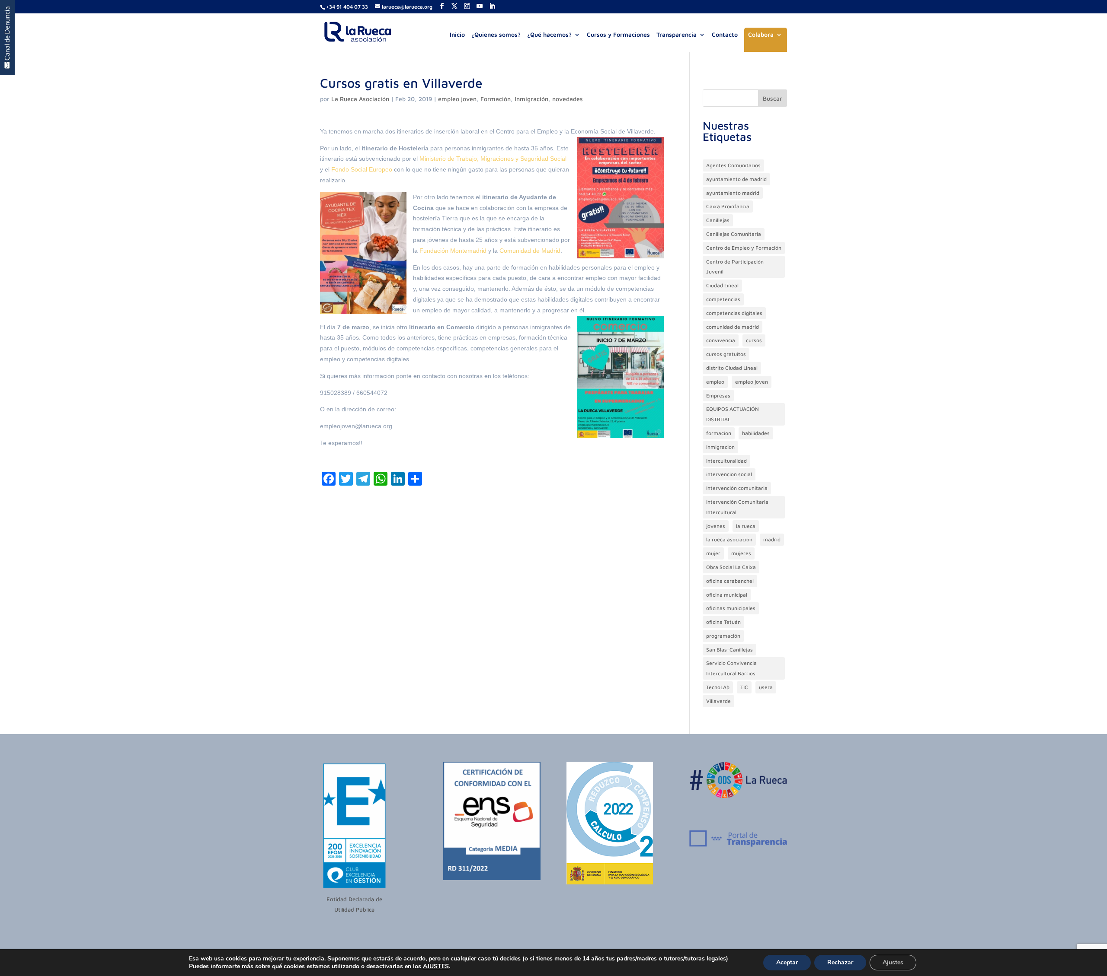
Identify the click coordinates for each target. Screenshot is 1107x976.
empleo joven (457, 98)
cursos (754, 340)
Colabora (761, 35)
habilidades (756, 433)
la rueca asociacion (729, 539)
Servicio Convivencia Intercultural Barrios (731, 668)
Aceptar (787, 962)
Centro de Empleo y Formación (743, 248)
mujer (713, 553)
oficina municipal (726, 594)
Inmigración (531, 98)
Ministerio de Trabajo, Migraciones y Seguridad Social (492, 158)
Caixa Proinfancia (727, 206)
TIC (744, 687)
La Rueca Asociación (360, 98)
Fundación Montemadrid (452, 250)
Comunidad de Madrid (529, 250)
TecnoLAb (717, 687)
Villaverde (718, 701)
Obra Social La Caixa (731, 567)
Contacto (725, 35)
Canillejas (717, 220)
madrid (772, 539)
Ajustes (893, 962)
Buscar (772, 98)
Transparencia (676, 35)
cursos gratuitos (726, 354)
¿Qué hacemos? (549, 35)
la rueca (745, 526)
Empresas (718, 395)
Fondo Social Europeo (361, 169)
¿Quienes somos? (496, 35)
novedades (567, 98)
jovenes (715, 526)
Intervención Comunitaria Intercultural (737, 507)
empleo (715, 381)
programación (723, 636)
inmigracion (720, 447)
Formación (495, 98)
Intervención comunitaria (737, 488)
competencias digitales (734, 313)
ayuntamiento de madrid (736, 179)
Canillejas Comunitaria (733, 234)
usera (766, 687)
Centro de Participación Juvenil (735, 266)
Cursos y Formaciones (618, 35)
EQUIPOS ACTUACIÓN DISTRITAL (732, 414)
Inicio (457, 35)
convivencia (720, 340)
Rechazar (840, 962)
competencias (723, 299)
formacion (718, 433)
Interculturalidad (726, 461)
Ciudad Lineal (722, 285)
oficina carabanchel (730, 581)
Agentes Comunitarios (733, 165)
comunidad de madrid (732, 327)
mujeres (741, 553)
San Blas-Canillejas (729, 649)
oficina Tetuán (723, 622)
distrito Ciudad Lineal (732, 368)
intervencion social (729, 474)
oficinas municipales (730, 608)
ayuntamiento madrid (732, 193)
